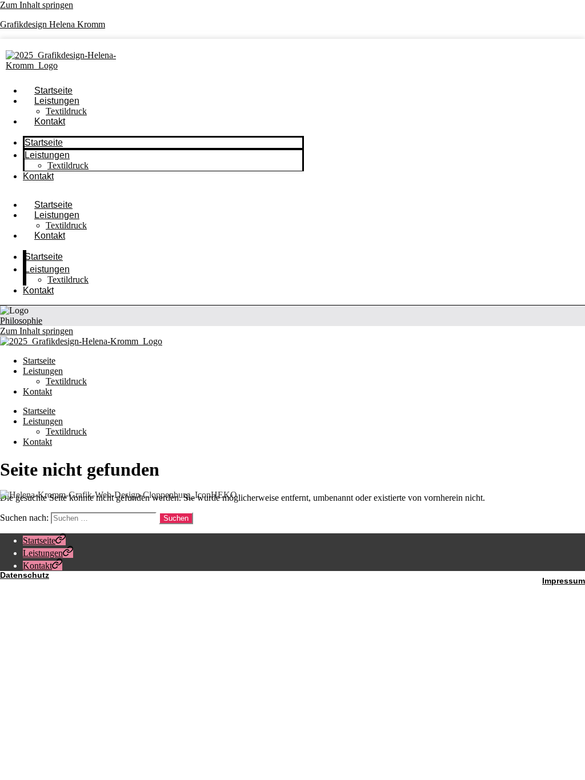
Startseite (44, 142)
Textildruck (68, 165)
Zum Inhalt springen (36, 5)
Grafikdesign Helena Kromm (52, 24)
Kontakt (49, 121)
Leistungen (56, 101)
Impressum (563, 580)
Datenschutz (24, 575)
